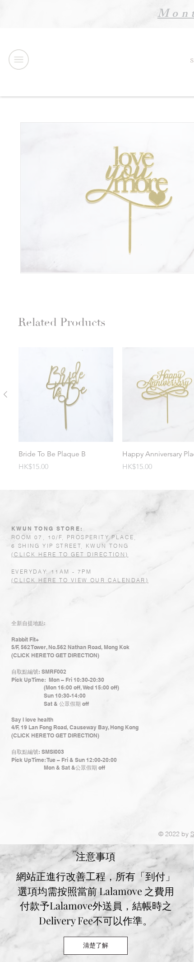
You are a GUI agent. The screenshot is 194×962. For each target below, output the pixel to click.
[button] (96, 946)
